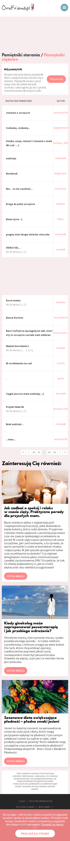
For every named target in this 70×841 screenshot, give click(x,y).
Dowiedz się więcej (52, 824)
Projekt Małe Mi (15, 407)
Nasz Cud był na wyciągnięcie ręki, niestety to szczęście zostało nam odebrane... (29, 333)
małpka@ (61, 424)
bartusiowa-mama (60, 409)
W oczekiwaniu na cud (19, 363)
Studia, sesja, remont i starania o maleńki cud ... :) (29, 143)
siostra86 (60, 249)
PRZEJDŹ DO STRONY (35, 833)
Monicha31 (60, 188)
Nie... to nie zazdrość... (19, 188)
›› (65, 452)
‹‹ (23, 452)
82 (44, 452)
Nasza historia (14, 317)
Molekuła (60, 302)
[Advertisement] (35, 35)
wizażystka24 (60, 317)
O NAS (22, 801)
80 (34, 452)
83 (49, 452)
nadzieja (11, 158)
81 (39, 452)
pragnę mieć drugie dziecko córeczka (27, 234)
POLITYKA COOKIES (25, 806)
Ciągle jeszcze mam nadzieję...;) (25, 393)
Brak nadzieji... (15, 424)
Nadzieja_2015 (60, 143)
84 (55, 452)
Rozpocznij (56, 79)
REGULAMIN (44, 806)
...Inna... (11, 439)
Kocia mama (13, 300)
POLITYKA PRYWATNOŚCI (40, 801)
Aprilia (60, 378)
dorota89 (60, 393)
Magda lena (60, 173)
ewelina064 (60, 158)
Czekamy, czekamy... (18, 128)
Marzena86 (60, 234)
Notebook (12, 173)
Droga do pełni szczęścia (20, 204)
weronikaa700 (61, 112)
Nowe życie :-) (14, 219)
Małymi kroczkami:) (17, 346)
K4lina (60, 219)
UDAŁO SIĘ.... (13, 247)
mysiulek (60, 348)
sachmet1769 (60, 439)
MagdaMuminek (61, 128)
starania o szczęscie (18, 112)
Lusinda (61, 363)
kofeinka (60, 204)
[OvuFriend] (18, 10)
